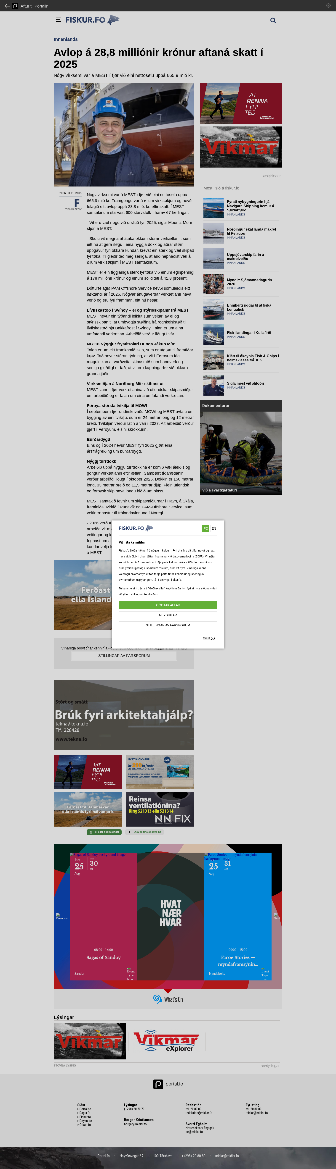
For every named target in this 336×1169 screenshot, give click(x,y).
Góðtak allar (168, 605)
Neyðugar (168, 615)
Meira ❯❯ (209, 638)
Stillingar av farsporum (168, 625)
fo (206, 528)
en (214, 528)
